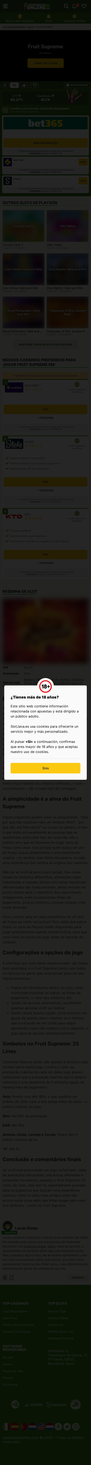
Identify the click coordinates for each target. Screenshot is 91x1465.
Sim (45, 768)
